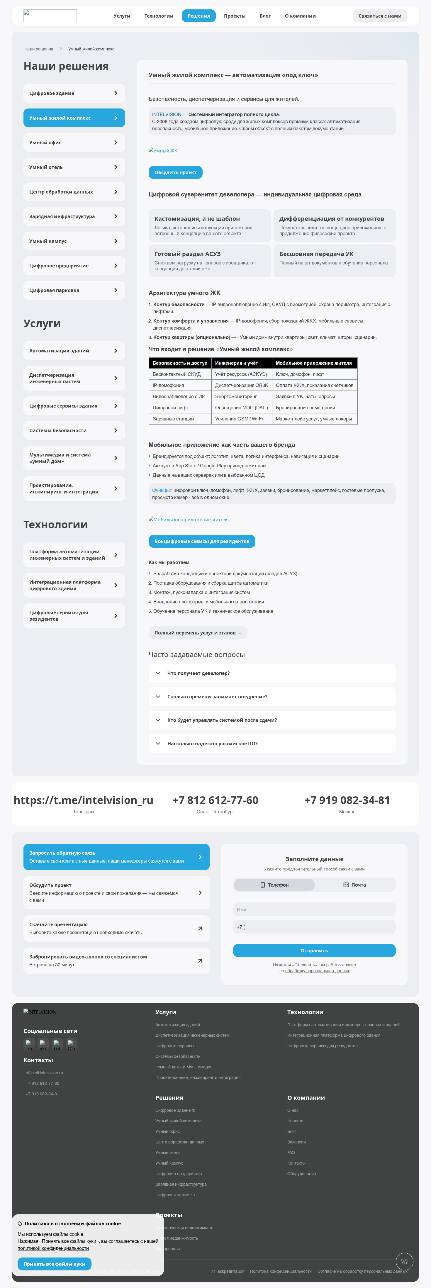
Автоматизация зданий (177, 1024)
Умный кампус (169, 1162)
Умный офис (167, 1131)
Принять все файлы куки (54, 1264)
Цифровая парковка (175, 1194)
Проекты (235, 16)
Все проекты (167, 1248)
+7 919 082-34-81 (347, 800)
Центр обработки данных (179, 1141)
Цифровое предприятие (178, 1173)
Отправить (314, 950)
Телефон (278, 885)
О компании (300, 16)
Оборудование (301, 1173)
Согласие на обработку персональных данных (363, 1271)
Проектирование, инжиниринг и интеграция (197, 1077)
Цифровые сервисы (174, 1045)
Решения (199, 16)
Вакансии (296, 1141)
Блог (265, 16)
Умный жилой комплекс (178, 1120)
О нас (292, 1110)
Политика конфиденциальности (281, 1271)
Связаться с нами (380, 16)
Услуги (121, 16)
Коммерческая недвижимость (184, 1227)
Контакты (296, 1162)
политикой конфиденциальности (53, 1248)
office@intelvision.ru (44, 1072)
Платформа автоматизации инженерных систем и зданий (343, 1024)
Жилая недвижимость (176, 1238)
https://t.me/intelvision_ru (83, 800)
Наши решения (38, 48)
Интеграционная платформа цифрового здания (333, 1035)
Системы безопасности (178, 1056)
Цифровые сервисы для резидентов (322, 1045)
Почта (359, 885)
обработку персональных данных (317, 970)
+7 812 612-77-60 (215, 800)
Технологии (159, 16)
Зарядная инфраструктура (181, 1184)
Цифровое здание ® (175, 1110)
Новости (295, 1120)
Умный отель (167, 1152)
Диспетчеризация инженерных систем (192, 1035)
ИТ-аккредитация (227, 1271)
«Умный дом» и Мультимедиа (184, 1066)
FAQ (291, 1152)
